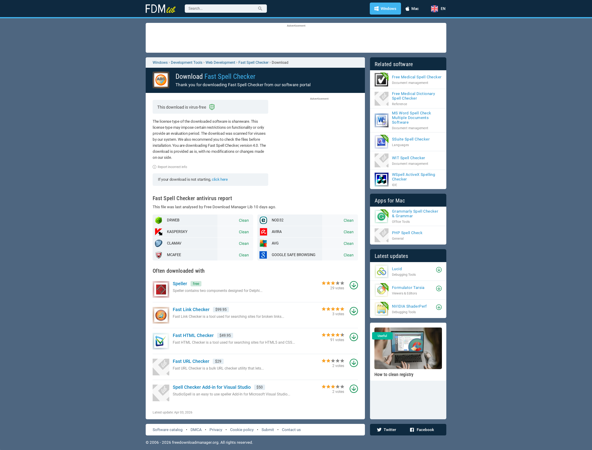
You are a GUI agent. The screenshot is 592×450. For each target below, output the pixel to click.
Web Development (220, 62)
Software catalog (168, 429)
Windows (160, 62)
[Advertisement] (296, 38)
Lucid (397, 268)
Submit (268, 429)
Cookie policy (242, 429)
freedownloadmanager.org (195, 442)
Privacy (216, 429)
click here (220, 179)
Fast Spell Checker (253, 62)
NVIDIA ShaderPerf (409, 306)
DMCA (196, 429)
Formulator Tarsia (408, 287)
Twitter (390, 429)
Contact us (291, 429)
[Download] (439, 269)
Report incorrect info (172, 167)
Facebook (425, 429)
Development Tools (186, 62)
